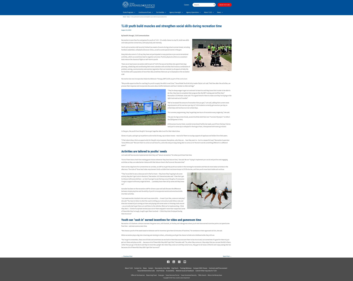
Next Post (227, 256)
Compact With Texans (200, 268)
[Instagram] (179, 261)
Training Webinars (186, 268)
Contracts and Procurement (218, 268)
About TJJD (129, 268)
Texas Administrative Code (146, 271)
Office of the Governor (138, 275)
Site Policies (160, 271)
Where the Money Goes (215, 275)
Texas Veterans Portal (172, 275)
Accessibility (170, 271)
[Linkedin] (173, 261)
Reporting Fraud (151, 275)
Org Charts (174, 268)
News (145, 268)
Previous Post (127, 256)
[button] (224, 5)
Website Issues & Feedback (185, 271)
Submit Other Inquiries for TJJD (206, 271)
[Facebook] (168, 261)
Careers (150, 268)
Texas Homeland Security (189, 275)
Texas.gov (161, 275)
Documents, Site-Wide (162, 268)
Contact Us (137, 268)
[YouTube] (184, 261)
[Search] (214, 5)
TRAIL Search (202, 275)
